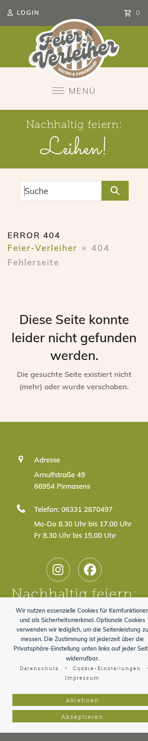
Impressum (82, 678)
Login (28, 13)
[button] (74, 90)
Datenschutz (39, 668)
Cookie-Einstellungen (107, 668)
